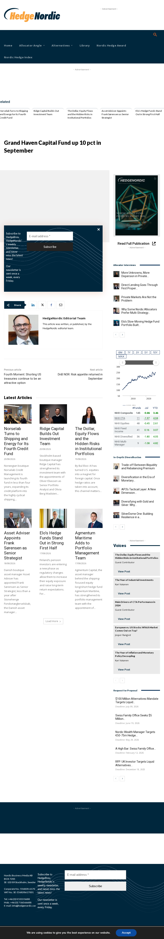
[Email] (60, 305)
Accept (126, 933)
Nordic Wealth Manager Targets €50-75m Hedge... (135, 733)
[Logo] (10, 15)
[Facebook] (51, 305)
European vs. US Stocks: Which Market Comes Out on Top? (136, 629)
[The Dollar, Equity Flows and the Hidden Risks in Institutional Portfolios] (89, 413)
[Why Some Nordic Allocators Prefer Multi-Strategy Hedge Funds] (116, 311)
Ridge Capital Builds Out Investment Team (46, 112)
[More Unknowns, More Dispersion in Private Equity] (116, 274)
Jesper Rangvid (123, 634)
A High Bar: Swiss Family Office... (135, 748)
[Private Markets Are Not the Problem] (116, 299)
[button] (155, 35)
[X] (42, 305)
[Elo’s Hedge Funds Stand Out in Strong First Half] (53, 518)
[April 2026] (137, 205)
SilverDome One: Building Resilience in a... (137, 515)
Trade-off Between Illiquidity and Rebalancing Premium (139, 466)
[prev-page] (115, 334)
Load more (52, 621)
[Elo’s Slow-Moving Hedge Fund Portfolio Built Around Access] (116, 323)
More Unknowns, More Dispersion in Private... (135, 274)
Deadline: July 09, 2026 (126, 706)
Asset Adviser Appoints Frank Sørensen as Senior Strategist (115, 114)
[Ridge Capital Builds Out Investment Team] (53, 413)
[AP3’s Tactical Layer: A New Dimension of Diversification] (116, 491)
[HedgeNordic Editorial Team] (23, 330)
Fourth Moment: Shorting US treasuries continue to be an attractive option (22, 379)
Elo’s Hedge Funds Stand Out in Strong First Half (149, 112)
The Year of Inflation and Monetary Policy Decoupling (134, 654)
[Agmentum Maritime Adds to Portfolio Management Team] (89, 518)
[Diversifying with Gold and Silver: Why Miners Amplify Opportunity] (116, 503)
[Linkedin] (33, 305)
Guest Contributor (125, 562)
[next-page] (122, 334)
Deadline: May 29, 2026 (127, 740)
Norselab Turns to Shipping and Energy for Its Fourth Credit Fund (16, 441)
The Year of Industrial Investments (134, 579)
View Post (124, 571)
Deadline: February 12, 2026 (129, 753)
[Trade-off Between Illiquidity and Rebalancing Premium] (116, 466)
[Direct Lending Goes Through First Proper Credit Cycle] (116, 286)
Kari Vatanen (122, 584)
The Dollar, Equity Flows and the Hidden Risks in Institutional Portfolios (80, 114)
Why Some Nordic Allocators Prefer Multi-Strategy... (139, 311)
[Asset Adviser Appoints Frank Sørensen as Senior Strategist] (18, 518)
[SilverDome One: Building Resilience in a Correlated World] (116, 515)
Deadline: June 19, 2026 (127, 723)
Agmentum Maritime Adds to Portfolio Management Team (87, 545)
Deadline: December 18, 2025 (130, 769)
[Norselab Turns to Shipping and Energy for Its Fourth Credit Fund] (18, 413)
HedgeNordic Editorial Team (64, 318)
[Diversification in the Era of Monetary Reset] (116, 479)
